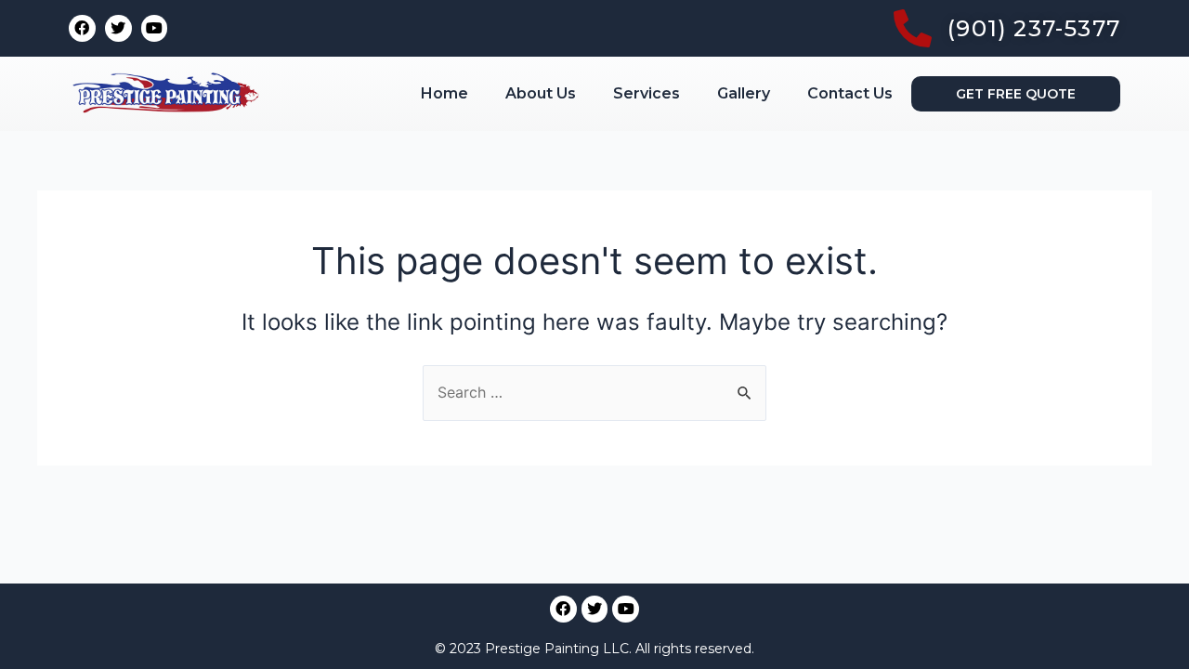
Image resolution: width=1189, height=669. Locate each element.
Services (646, 93)
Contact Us (850, 93)
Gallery (743, 93)
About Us (540, 93)
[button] (1015, 94)
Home (444, 93)
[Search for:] (594, 392)
